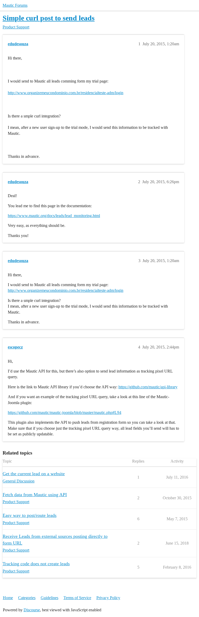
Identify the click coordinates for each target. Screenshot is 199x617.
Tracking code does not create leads (36, 563)
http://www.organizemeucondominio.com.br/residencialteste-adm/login (65, 93)
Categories (26, 598)
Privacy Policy (108, 598)
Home (8, 598)
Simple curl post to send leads (49, 18)
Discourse (32, 610)
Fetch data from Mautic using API (35, 494)
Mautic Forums (15, 5)
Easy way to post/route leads (29, 515)
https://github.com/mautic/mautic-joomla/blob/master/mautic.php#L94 (64, 412)
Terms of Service (77, 598)
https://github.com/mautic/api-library (147, 387)
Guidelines (49, 598)
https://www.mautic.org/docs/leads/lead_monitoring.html (54, 215)
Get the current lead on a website (34, 473)
